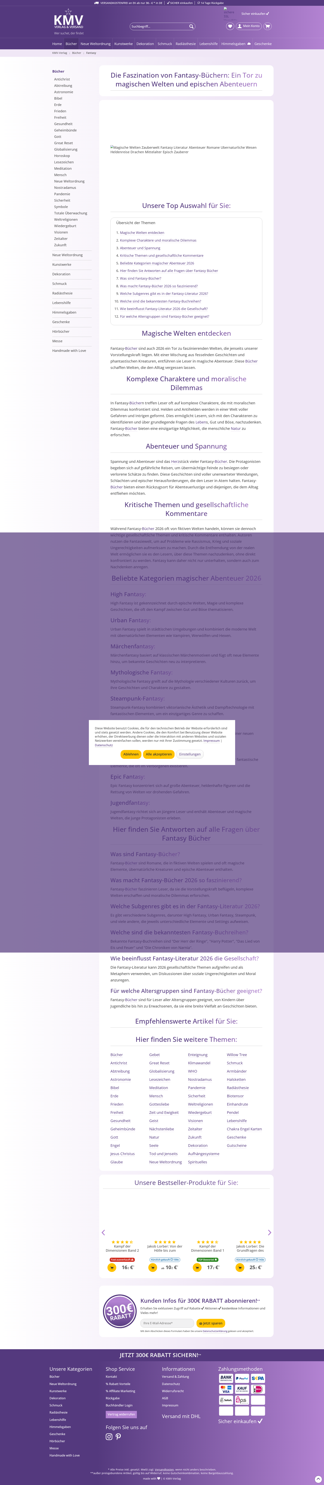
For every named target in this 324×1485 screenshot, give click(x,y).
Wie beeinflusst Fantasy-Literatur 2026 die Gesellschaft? (164, 308)
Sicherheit (62, 200)
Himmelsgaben (64, 312)
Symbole (61, 206)
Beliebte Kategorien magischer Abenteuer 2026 (157, 263)
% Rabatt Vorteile (118, 1384)
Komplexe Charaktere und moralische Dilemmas (158, 240)
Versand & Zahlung (175, 1377)
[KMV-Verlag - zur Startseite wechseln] (68, 18)
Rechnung (242, 1389)
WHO (192, 1071)
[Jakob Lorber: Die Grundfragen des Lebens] (207, 1217)
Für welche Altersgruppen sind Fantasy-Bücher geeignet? (164, 316)
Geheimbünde (65, 130)
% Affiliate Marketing (120, 1391)
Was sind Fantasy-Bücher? (140, 278)
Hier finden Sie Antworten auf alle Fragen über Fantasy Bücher (169, 270)
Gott (57, 136)
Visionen (61, 232)
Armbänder (237, 1071)
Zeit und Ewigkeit (164, 1112)
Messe (57, 341)
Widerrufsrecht (173, 1391)
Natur (236, 428)
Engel (115, 1145)
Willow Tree (237, 1054)
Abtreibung (63, 85)
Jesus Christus (122, 1153)
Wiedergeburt (65, 226)
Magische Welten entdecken (142, 232)
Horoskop (62, 155)
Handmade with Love (69, 350)
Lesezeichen (64, 162)
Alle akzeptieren (159, 754)
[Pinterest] (118, 1437)
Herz (175, 461)
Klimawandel (199, 1062)
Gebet (154, 1054)
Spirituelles (197, 1161)
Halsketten (236, 1079)
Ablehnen (131, 754)
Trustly (226, 1411)
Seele (153, 1145)
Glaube (116, 1161)
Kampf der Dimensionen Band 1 (165, 1248)
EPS (242, 1400)
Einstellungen (190, 754)
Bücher (58, 71)
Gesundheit (63, 124)
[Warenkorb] (267, 26)
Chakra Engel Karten (244, 1128)
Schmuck (59, 283)
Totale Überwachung (70, 213)
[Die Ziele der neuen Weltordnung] (250, 1217)
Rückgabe (113, 1398)
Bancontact (258, 1411)
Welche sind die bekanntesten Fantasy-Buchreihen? (160, 301)
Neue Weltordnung (69, 181)
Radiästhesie (62, 293)
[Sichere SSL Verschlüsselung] (230, 13)
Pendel (233, 1112)
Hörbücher (61, 331)
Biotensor (235, 1095)
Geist (153, 1120)
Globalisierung (65, 149)
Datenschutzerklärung (215, 1331)
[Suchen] (191, 26)
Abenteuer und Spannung (140, 248)
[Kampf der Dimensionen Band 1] (165, 1217)
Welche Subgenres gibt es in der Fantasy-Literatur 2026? (164, 293)
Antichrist (62, 79)
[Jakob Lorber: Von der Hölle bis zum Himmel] (122, 1217)
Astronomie (63, 92)
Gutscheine (237, 1145)
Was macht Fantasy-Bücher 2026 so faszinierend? (159, 286)
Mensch (60, 175)
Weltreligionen (66, 219)
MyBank (242, 1411)
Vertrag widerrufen (121, 1414)
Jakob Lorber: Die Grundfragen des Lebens (207, 1248)
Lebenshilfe (61, 302)
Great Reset (63, 143)
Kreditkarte (226, 1389)
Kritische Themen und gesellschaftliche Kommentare (161, 255)
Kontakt (111, 1377)
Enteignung (198, 1054)
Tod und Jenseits (163, 1153)
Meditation (63, 168)
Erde (58, 104)
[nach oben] (318, 1479)
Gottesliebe (159, 1104)
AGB (165, 1398)
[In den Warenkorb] (110, 1267)
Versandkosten (164, 1469)
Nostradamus (65, 187)
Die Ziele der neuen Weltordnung (250, 1248)
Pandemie (62, 194)
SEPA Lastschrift (258, 1378)
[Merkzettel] (230, 26)
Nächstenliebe (161, 1128)
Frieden (60, 111)
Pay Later (258, 1400)
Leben (201, 422)
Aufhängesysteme (203, 1153)
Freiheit (60, 117)
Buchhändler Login (119, 1405)
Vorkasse (226, 1378)
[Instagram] (109, 1437)
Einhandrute (237, 1104)
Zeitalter (61, 238)
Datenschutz (171, 1384)
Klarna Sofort (226, 1400)
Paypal (242, 1378)
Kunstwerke (61, 264)
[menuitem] (162, 26)
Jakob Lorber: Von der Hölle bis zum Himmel (122, 1248)
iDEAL (258, 1389)
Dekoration (61, 274)
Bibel (58, 98)
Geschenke (61, 322)
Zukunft (60, 245)
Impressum (170, 1405)
